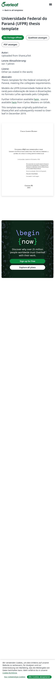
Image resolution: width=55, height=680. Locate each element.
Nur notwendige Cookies (14, 677)
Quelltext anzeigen (37, 37)
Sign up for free (27, 261)
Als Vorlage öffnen (13, 37)
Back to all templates (12, 10)
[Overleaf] (10, 4)
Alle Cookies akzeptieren (39, 677)
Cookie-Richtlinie (10, 673)
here (36, 99)
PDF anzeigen (10, 44)
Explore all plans (27, 267)
